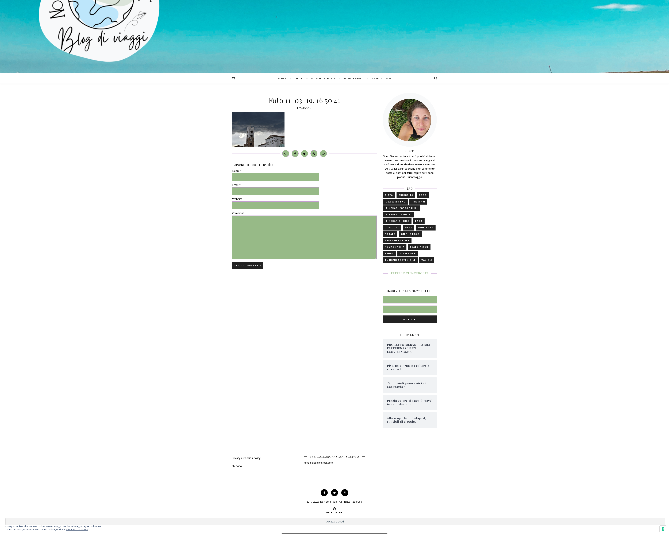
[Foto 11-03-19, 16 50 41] (304, 129)
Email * (236, 184)
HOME (282, 78)
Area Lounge (381, 78)
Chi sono (237, 466)
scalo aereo (419, 246)
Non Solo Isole (323, 78)
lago (418, 221)
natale (390, 234)
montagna (425, 227)
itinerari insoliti (398, 214)
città (389, 195)
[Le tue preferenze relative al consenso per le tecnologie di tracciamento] (663, 529)
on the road (410, 234)
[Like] (285, 153)
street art (407, 253)
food (423, 195)
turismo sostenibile (400, 260)
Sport (389, 253)
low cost (392, 227)
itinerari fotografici (401, 208)
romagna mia (394, 246)
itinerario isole (397, 221)
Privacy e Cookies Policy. (246, 458)
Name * (236, 170)
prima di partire (397, 240)
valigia (426, 260)
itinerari (418, 201)
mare (408, 227)
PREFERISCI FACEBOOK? (410, 273)
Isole (299, 78)
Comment (238, 213)
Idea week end (395, 201)
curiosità (406, 195)
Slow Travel (353, 78)
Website (237, 199)
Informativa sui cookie (77, 529)
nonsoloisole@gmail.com (318, 462)
